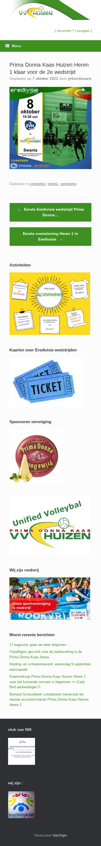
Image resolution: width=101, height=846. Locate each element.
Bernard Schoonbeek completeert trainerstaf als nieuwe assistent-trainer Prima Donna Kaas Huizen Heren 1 (49, 699)
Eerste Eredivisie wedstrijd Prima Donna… (50, 212)
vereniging (68, 184)
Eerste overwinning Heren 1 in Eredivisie (50, 236)
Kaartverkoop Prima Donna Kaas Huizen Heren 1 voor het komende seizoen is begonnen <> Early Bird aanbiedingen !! (47, 681)
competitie (37, 184)
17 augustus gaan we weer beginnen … (40, 645)
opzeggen (83, 30)
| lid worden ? (65, 30)
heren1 (53, 184)
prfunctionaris (79, 78)
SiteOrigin (60, 835)
